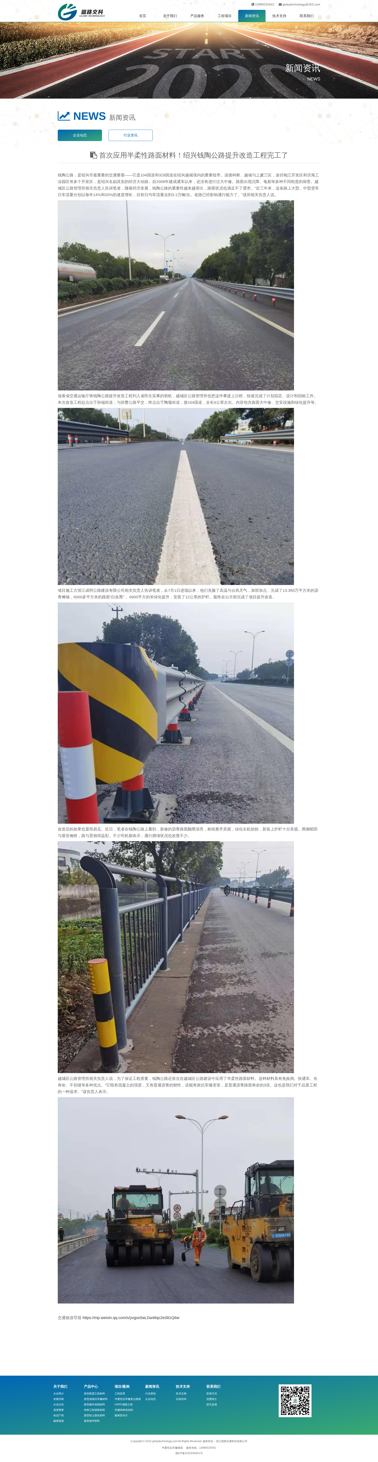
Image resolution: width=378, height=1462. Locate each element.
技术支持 (279, 16)
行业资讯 (131, 135)
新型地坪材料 (92, 1420)
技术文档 (181, 1393)
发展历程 (58, 1399)
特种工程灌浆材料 (94, 1410)
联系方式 (211, 1393)
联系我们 (307, 16)
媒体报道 (58, 1420)
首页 (142, 16)
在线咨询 (181, 1399)
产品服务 (197, 16)
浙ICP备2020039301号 (189, 1453)
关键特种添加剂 (124, 1410)
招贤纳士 (211, 1399)
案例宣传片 (121, 1415)
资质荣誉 (58, 1410)
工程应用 (120, 1393)
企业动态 (80, 135)
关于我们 (170, 16)
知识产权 (58, 1415)
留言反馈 (211, 1404)
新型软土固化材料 (94, 1415)
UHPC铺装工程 (124, 1404)
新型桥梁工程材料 (94, 1393)
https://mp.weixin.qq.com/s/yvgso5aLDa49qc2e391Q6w (130, 1318)
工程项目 (225, 16)
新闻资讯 (252, 16)
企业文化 (58, 1404)
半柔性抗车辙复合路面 (128, 1399)
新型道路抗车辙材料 (96, 1399)
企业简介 (58, 1393)
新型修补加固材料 (94, 1404)
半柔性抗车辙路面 (172, 1447)
